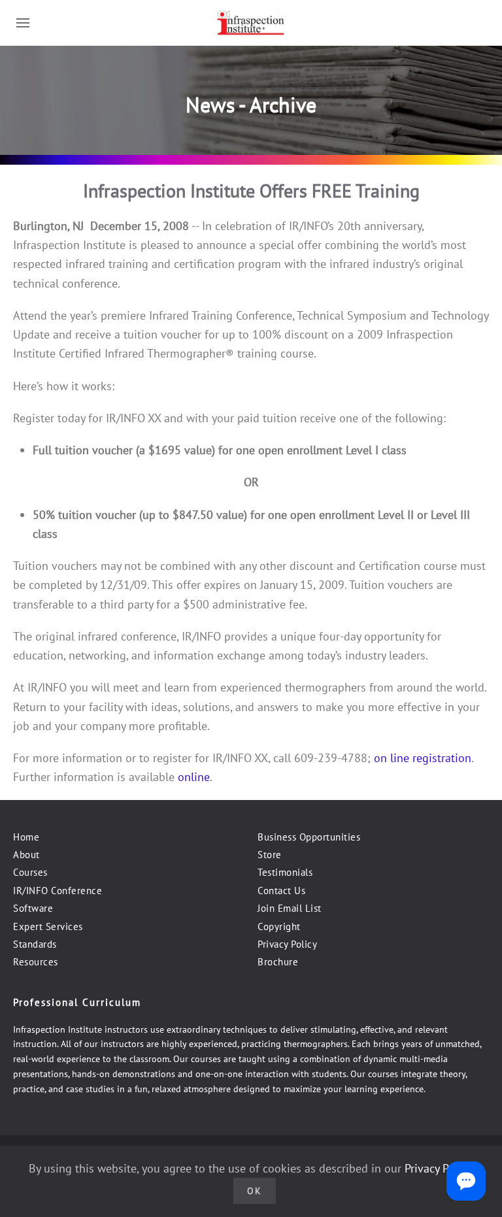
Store (270, 854)
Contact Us (281, 890)
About (26, 854)
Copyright (279, 926)
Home (26, 837)
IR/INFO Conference (57, 890)
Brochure (278, 962)
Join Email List (290, 908)
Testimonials (285, 872)
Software (33, 908)
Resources (35, 962)
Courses (30, 872)
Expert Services (48, 926)
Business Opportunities (309, 837)
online (194, 776)
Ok (254, 1191)
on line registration (422, 757)
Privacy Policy (287, 944)
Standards (35, 944)
